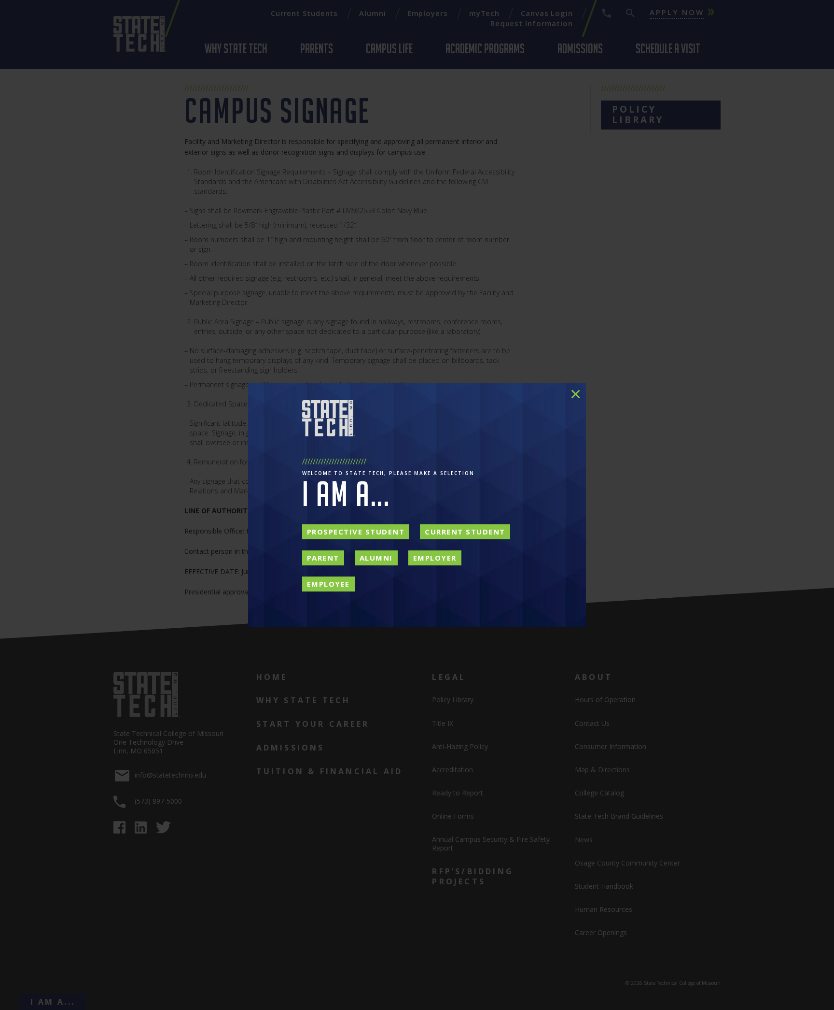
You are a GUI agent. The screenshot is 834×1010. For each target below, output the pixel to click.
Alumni (376, 558)
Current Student (465, 531)
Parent (323, 558)
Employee (328, 584)
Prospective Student (356, 531)
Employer (435, 558)
